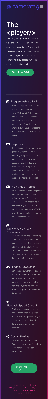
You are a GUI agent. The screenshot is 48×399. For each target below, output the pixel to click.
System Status (24, 393)
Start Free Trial (20, 72)
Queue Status (28, 390)
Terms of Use (19, 385)
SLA (15, 390)
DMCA (33, 387)
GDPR (23, 387)
